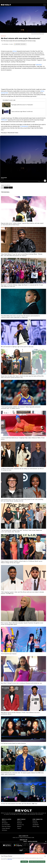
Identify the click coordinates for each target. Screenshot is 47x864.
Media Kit (19, 826)
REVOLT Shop (36, 826)
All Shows (4, 821)
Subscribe (35, 821)
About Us (19, 821)
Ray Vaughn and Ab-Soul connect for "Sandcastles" (22, 104)
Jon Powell (5, 44)
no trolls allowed (24, 126)
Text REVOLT (36, 824)
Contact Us (35, 822)
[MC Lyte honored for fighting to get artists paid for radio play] (23, 332)
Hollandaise (39, 64)
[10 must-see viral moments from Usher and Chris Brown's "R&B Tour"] (23, 789)
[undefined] (6, 105)
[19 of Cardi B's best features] (23, 639)
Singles (10, 187)
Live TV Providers (6, 824)
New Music (3, 36)
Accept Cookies (24, 861)
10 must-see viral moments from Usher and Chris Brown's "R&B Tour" (19, 803)
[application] (35, 850)
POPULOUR (4, 119)
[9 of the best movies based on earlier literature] (23, 729)
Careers (19, 828)
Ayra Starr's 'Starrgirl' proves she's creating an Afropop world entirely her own (21, 683)
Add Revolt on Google (21, 44)
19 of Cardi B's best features (9, 653)
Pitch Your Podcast (6, 826)
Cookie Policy (9, 859)
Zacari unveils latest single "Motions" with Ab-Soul (21, 111)
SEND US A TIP (23, 839)
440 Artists (4, 830)
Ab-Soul (14, 51)
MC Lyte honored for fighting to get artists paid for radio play (17, 346)
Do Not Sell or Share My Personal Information (37, 861)
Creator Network (6, 828)
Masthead (19, 822)
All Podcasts (5, 822)
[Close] (45, 856)
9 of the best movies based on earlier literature (13, 743)
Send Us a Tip (20, 824)
